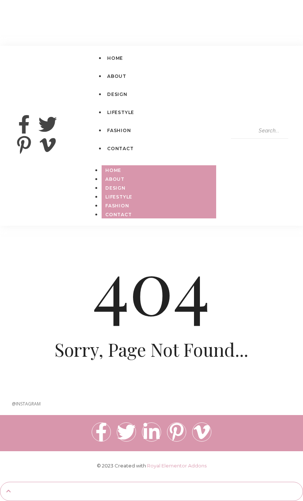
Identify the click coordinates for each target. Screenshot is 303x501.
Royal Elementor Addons (177, 466)
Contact (118, 214)
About (115, 179)
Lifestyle (118, 197)
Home (113, 170)
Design (115, 188)
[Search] (238, 145)
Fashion (117, 205)
